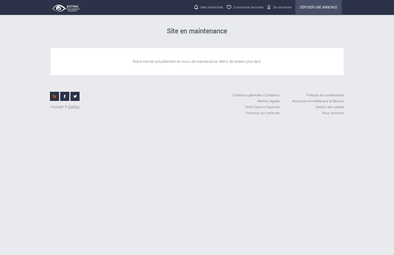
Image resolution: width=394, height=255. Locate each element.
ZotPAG (74, 107)
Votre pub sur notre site (263, 113)
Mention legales (268, 101)
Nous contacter (333, 113)
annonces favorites (248, 7)
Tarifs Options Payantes (262, 107)
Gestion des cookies (330, 107)
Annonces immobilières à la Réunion (318, 101)
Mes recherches (212, 7)
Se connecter (282, 7)
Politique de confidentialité (325, 95)
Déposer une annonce (318, 7)
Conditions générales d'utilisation (256, 95)
